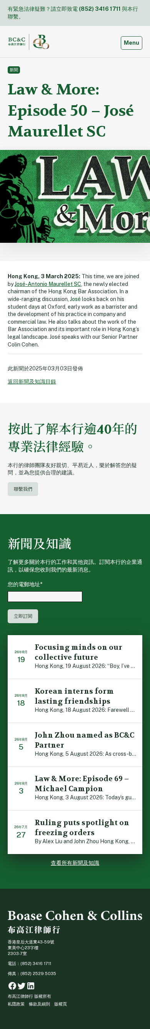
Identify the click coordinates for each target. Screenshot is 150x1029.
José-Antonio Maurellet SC (48, 284)
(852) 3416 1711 (100, 9)
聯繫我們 (23, 489)
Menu (132, 42)
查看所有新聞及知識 (75, 863)
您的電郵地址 (25, 584)
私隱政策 (16, 1004)
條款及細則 (39, 1004)
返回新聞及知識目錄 (32, 381)
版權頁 (60, 1004)
